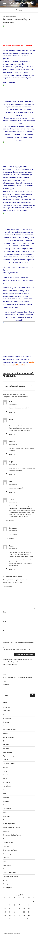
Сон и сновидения (8, 854)
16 (29, 908)
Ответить (12, 412)
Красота (5, 760)
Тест (4, 869)
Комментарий (8, 586)
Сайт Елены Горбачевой (18, 2)
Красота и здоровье (9, 763)
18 (5, 912)
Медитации (19, 385)
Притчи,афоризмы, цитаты (11, 827)
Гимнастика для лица (9, 729)
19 (10, 912)
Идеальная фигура (9, 756)
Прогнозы (6, 831)
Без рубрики (7, 718)
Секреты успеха (8, 842)
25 (5, 915)
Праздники (6, 820)
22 (24, 912)
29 (24, 915)
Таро (4, 861)
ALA (10, 402)
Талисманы (12, 386)
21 (19, 912)
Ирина (11, 546)
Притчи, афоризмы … (10, 824)
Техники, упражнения (9, 873)
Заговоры (8, 385)
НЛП (4, 793)
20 (14, 912)
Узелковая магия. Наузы (10, 876)
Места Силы (7, 786)
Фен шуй (5, 880)
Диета (5, 741)
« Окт (9, 919)
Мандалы (6, 778)
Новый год (6, 797)
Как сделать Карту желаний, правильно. (18, 374)
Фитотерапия (7, 884)
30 (29, 915)
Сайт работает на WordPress (11, 933)
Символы (6, 846)
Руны (4, 839)
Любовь (5, 767)
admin (14, 16)
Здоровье (6, 748)
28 (19, 915)
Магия (13, 385)
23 (29, 912)
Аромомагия (6, 707)
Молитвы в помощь (9, 790)
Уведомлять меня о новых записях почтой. (16, 649)
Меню (20, 10)
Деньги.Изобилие (8, 737)
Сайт (4, 631)
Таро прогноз (7, 865)
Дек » (28, 919)
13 (14, 908)
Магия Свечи (7, 775)
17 (33, 908)
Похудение (6, 816)
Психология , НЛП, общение (12, 835)
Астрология (6, 711)
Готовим (5, 733)
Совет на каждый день (10, 850)
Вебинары (6, 722)
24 (33, 912)
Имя (5, 612)
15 (24, 908)
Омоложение (7, 809)
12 (10, 908)
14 (19, 908)
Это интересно (20, 386)
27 (14, 915)
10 (33, 905)
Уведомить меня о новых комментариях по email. (18, 643)
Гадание (5, 726)
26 (10, 915)
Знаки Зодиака (7, 752)
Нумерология (7, 805)
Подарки (5, 812)
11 (5, 908)
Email (5, 621)
